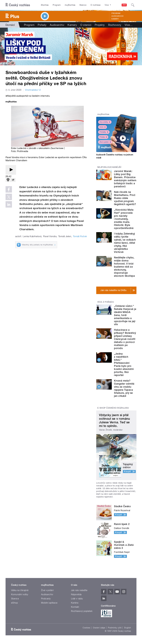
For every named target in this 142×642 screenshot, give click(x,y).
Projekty (100, 24)
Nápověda (76, 594)
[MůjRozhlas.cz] (11, 102)
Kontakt (75, 607)
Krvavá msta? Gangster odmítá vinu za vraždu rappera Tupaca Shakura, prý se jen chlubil (124, 388)
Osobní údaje (99, 628)
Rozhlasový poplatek (81, 611)
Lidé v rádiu (77, 598)
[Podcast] (8, 180)
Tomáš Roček (80, 236)
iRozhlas (45, 5)
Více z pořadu (105, 302)
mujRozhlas (70, 5)
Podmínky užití (114, 628)
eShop (14, 602)
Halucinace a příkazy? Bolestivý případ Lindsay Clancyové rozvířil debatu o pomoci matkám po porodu (125, 339)
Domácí (10, 24)
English (127, 628)
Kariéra (74, 602)
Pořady (42, 24)
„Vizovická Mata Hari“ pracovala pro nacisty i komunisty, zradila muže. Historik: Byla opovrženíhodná (123, 219)
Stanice (82, 5)
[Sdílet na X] (9, 197)
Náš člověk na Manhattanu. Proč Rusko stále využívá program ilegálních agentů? (125, 198)
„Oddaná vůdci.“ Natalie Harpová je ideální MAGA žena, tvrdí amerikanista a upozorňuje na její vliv (125, 315)
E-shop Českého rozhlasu (113, 408)
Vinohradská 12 (33, 90)
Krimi (101, 127)
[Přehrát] (11, 170)
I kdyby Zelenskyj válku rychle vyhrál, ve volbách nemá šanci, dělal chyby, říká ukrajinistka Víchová (125, 242)
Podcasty (46, 598)
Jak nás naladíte (79, 590)
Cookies (86, 628)
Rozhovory (114, 24)
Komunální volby (19, 594)
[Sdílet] (13, 180)
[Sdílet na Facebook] (9, 189)
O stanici (85, 24)
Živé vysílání (104, 142)
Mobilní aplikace (49, 602)
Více (129, 24)
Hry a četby (104, 122)
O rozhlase (96, 5)
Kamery (115, 19)
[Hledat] (132, 5)
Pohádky (103, 132)
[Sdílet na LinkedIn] (9, 204)
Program (57, 5)
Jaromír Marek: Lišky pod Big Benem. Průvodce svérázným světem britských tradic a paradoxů (125, 179)
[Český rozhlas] (18, 5)
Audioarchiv (117, 16)
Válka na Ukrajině (19, 590)
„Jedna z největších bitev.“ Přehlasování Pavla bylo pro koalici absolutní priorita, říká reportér (124, 364)
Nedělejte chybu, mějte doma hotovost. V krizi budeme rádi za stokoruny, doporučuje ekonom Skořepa (124, 266)
